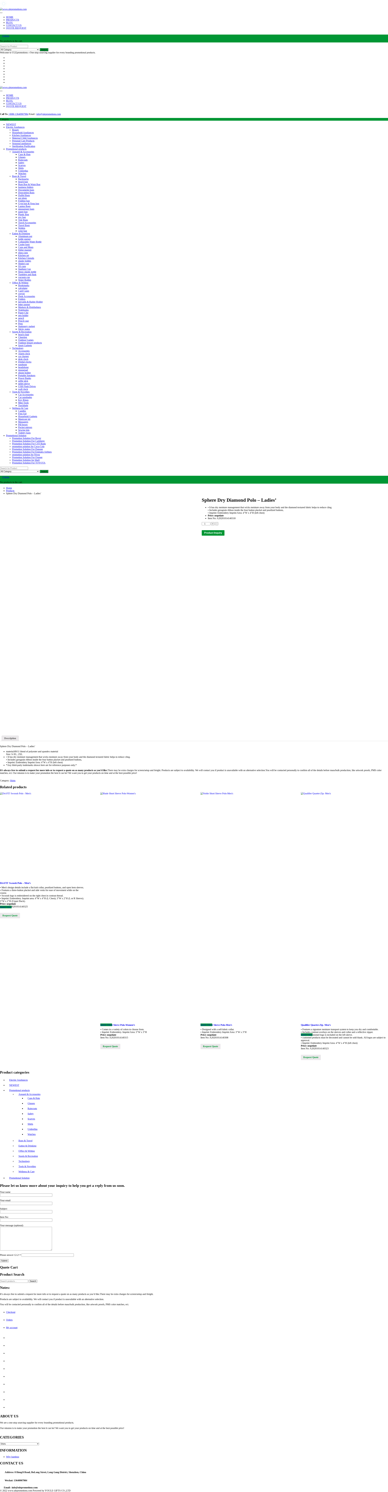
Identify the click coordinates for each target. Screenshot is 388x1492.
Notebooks (23, 310)
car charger (23, 356)
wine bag (22, 231)
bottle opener (24, 239)
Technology (17, 348)
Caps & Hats (24, 154)
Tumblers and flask (27, 274)
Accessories (24, 351)
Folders (21, 299)
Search (44, 50)
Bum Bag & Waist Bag (29, 184)
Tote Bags (23, 220)
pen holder (23, 315)
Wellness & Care (20, 408)
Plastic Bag (23, 214)
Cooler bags (24, 244)
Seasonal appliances (21, 143)
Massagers (23, 422)
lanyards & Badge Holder (30, 301)
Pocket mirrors (25, 427)
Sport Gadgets (25, 345)
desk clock (23, 359)
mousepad (23, 370)
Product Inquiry (213, 533)
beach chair (23, 334)
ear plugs (22, 198)
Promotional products (16, 149)
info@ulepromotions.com (48, 114)
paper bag (23, 211)
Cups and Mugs (25, 247)
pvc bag (22, 217)
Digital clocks (24, 362)
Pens (20, 323)
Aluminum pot (25, 236)
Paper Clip (23, 312)
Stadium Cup (24, 269)
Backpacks (23, 179)
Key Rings (23, 400)
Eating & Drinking (21, 233)
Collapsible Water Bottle (30, 241)
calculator (22, 288)
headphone (23, 367)
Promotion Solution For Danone (27, 449)
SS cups (22, 266)
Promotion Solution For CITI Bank (29, 443)
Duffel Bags (24, 195)
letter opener (24, 304)
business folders (25, 187)
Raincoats (23, 160)
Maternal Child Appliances (25, 138)
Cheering (22, 337)
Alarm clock (24, 353)
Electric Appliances (15, 127)
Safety (21, 162)
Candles (22, 411)
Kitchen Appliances (21, 135)
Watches (22, 173)
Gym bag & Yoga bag (28, 203)
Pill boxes (23, 424)
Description (10, 738)
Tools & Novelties (21, 392)
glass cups (23, 252)
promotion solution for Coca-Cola (28, 446)
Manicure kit (24, 419)
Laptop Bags (24, 206)
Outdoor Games (25, 340)
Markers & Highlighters (29, 307)
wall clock (23, 389)
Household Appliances (23, 132)
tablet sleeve (24, 383)
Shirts (21, 168)
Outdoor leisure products (30, 342)
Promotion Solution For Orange (27, 457)
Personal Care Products (23, 140)
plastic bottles (24, 261)
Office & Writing (20, 282)
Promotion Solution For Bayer (26, 438)
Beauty (15, 130)
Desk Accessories (26, 296)
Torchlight (23, 405)
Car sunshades (25, 397)
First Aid (22, 413)
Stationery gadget (26, 326)
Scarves (22, 165)
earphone (22, 364)
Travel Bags (24, 225)
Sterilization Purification (23, 146)
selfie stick (23, 381)
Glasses (21, 157)
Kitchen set (23, 255)
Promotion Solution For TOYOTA (28, 463)
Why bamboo (12, 1456)
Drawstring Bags (26, 192)
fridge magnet (24, 250)
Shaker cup (23, 263)
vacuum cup (24, 277)
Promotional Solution (16, 435)
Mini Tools (23, 402)
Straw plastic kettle (27, 271)
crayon (21, 293)
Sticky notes (24, 329)
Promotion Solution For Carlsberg (28, 441)
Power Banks (24, 378)
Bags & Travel (19, 176)
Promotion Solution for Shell (26, 460)
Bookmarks (23, 285)
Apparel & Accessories (23, 151)
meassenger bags (26, 209)
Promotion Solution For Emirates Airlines (32, 452)
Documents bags (26, 190)
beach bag (23, 181)
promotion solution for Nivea (26, 454)
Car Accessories (25, 394)
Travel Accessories (27, 222)
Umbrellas (23, 171)
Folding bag (24, 201)
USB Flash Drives (27, 386)
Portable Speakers (26, 375)
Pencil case (23, 321)
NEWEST (11, 124)
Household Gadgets (27, 416)
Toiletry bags (24, 432)
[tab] (10, 738)
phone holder (24, 372)
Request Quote (10, 915)
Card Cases (23, 291)
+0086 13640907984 (18, 114)
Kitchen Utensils (26, 258)
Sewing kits (23, 430)
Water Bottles (24, 280)
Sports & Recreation (22, 332)
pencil (21, 318)
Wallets (21, 228)
